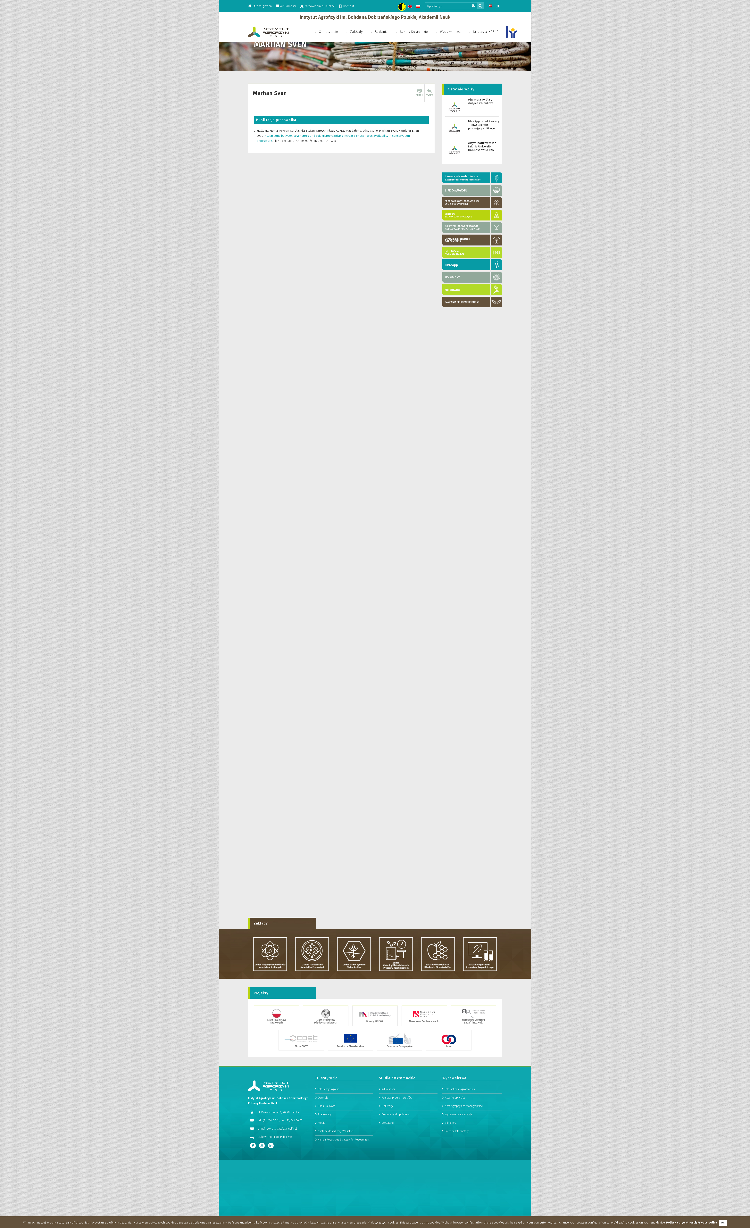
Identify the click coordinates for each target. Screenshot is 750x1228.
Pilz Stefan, (308, 130)
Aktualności (288, 6)
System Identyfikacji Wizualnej (336, 1131)
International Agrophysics (460, 1089)
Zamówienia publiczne (319, 6)
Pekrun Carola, (289, 130)
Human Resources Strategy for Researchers (344, 1139)
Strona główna (262, 6)
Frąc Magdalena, (351, 130)
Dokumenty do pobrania (395, 1114)
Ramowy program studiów (396, 1097)
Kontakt (348, 6)
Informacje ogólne (328, 1089)
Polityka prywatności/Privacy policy (691, 1222)
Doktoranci (387, 1122)
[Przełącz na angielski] (411, 7)
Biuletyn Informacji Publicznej (275, 1137)
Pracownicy (324, 1114)
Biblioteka (450, 1122)
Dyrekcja (323, 1097)
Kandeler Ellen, (409, 130)
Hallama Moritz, (268, 130)
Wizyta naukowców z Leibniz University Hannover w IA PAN (482, 146)
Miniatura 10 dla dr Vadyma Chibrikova (481, 101)
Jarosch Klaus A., (328, 130)
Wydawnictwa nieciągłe (458, 1114)
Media (321, 1122)
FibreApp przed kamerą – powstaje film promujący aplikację (483, 125)
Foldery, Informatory (457, 1131)
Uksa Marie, (371, 130)
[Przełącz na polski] (419, 7)
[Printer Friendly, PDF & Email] (419, 93)
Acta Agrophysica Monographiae (464, 1106)
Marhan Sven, (389, 130)
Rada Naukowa (326, 1106)
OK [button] (722, 1222)
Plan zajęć (387, 1106)
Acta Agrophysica (455, 1097)
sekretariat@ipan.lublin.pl (282, 1128)
